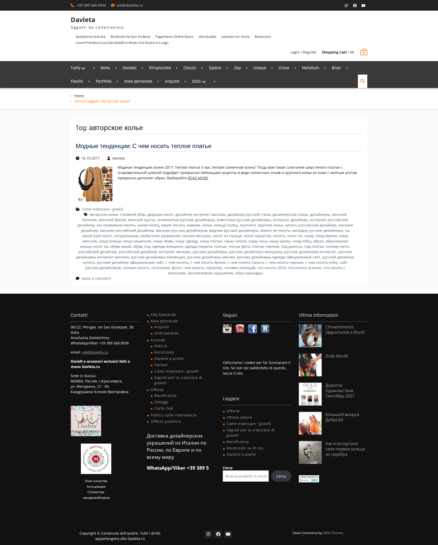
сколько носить (136, 267)
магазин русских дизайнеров (181, 230)
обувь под (141, 246)
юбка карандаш (249, 273)
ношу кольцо (110, 241)
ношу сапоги (235, 241)
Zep (237, 68)
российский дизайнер (97, 251)
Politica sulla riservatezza (174, 415)
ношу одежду (186, 241)
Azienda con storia (235, 36)
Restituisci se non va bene (130, 36)
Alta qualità (207, 36)
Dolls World (336, 356)
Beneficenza (165, 395)
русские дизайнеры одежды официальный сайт (278, 257)
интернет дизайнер (290, 219)
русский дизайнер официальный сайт (130, 262)
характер (214, 267)
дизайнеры (320, 214)
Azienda (158, 340)
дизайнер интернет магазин (200, 214)
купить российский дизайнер (311, 225)
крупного (248, 225)
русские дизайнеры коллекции (158, 257)
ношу (309, 235)
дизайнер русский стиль (249, 214)
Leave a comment (96, 278)
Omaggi (161, 401)
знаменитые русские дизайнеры (186, 219)
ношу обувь (163, 241)
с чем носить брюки (208, 262)
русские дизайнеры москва (211, 257)
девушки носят (160, 214)
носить (279, 235)
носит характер (257, 235)
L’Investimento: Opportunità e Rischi (345, 329)
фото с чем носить (188, 267)
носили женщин (196, 235)
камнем (193, 225)
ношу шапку (279, 241)
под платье (314, 246)
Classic (190, 68)
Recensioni (263, 36)
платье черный (265, 246)
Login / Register (303, 52)
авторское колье (103, 214)
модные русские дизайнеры (233, 230)
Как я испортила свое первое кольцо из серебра (345, 449)
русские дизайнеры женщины (255, 251)
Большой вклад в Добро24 (342, 417)
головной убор (132, 214)
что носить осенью (304, 267)
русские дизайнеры (210, 251)
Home (79, 95)
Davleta (83, 19)
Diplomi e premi (169, 358)
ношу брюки (326, 235)
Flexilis (77, 81)
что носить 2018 (271, 267)
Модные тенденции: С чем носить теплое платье (143, 146)
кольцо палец (226, 225)
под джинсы (291, 246)
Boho (105, 68)
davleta (118, 158)
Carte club (163, 408)
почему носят (338, 246)
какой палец (148, 225)
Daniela (129, 68)
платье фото (239, 246)
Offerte (157, 389)
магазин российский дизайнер (127, 230)
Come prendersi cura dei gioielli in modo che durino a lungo (122, 42)
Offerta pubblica (166, 421)
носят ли (294, 235)
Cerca (227, 467)
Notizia (160, 345)
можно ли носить (275, 230)
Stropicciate (160, 68)
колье (207, 225)
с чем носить (177, 262)
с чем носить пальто (246, 262)
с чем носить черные (284, 262)
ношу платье (211, 241)
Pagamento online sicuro (174, 36)
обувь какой (120, 246)
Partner (161, 364)
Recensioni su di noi (245, 448)
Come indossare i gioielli (102, 209)
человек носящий (239, 267)
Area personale (138, 81)
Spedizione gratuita (90, 36)
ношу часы (257, 241)
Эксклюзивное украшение (210, 273)
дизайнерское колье (290, 214)
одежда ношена (198, 246)
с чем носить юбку (321, 262)
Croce (284, 68)
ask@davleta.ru (130, 5)
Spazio (215, 68)
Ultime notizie (239, 417)
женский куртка (141, 219)
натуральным (126, 235)
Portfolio (104, 81)
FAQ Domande (163, 314)
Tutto (75, 68)
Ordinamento (166, 333)
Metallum (310, 68)
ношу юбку (302, 241)
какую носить (173, 225)
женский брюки (112, 219)
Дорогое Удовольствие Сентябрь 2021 (340, 390)
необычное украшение (160, 235)
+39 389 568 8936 (91, 5)
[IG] (346, 5)
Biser (336, 68)
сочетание (160, 267)
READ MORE (198, 177)
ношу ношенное (137, 241)
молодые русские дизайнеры (317, 230)
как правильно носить (116, 225)
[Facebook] (355, 5)
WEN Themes (333, 533)
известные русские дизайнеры (244, 219)
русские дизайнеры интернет (310, 251)
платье (220, 246)
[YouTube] (363, 5)
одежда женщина (167, 246)
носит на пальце (227, 235)
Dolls (196, 81)
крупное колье (270, 225)
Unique (259, 68)
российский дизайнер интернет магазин (155, 251)
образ (318, 241)
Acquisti (172, 81)
